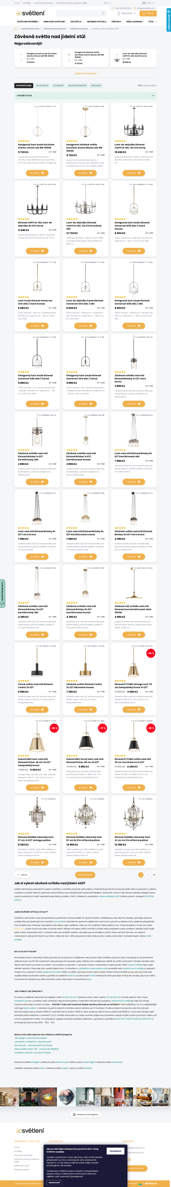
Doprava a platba (21, 1169)
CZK (149, 3)
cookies (60, 1151)
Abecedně (96, 85)
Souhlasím (115, 1151)
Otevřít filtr (24, 95)
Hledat (103, 13)
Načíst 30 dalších (85, 875)
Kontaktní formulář (135, 1168)
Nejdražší (58, 85)
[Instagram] (129, 1159)
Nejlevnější (42, 85)
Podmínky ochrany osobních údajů (71, 3)
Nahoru (24, 875)
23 (154, 874)
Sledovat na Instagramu (87, 1114)
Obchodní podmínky (44, 3)
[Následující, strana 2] (147, 874)
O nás (16, 3)
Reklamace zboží (21, 1165)
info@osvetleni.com (136, 1148)
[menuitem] (27, 21)
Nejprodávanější (77, 85)
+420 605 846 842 (135, 1153)
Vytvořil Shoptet (130, 1183)
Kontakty (27, 3)
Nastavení (54, 1182)
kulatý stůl (19, 928)
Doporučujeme (23, 85)
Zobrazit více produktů (86, 73)
